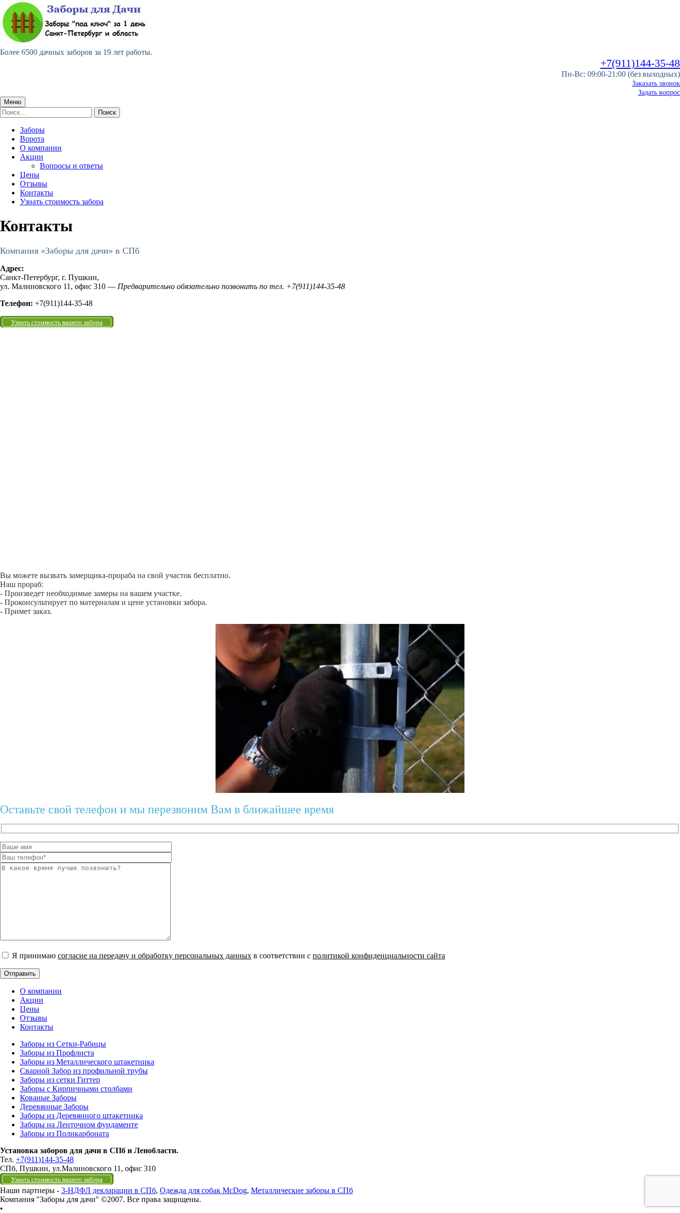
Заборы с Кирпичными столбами (76, 1088)
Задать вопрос (659, 92)
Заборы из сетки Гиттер (60, 1079)
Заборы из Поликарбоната (64, 1133)
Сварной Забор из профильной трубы (84, 1070)
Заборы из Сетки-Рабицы (63, 1044)
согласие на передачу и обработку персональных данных (154, 955)
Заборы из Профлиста (57, 1053)
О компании (41, 148)
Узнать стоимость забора (62, 201)
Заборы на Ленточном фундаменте (79, 1124)
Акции (31, 156)
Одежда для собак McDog (203, 1190)
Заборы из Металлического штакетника (87, 1062)
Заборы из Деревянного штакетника (81, 1115)
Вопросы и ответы (71, 165)
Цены (29, 174)
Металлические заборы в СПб (302, 1190)
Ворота (32, 139)
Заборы (32, 130)
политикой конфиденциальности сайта (379, 955)
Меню (12, 102)
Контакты (36, 192)
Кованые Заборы (48, 1097)
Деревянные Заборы (54, 1106)
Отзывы (33, 183)
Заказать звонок (656, 83)
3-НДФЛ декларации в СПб (108, 1190)
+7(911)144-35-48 (640, 63)
